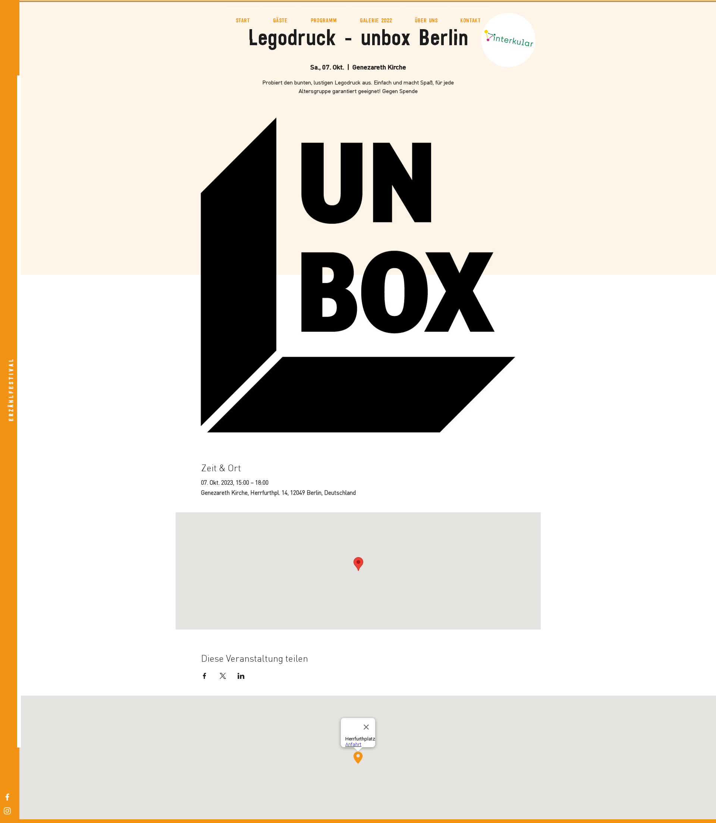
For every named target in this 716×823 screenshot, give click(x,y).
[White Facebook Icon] (7, 797)
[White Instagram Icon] (7, 811)
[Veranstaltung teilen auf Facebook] (204, 676)
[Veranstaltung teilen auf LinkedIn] (241, 676)
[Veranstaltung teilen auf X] (222, 676)
